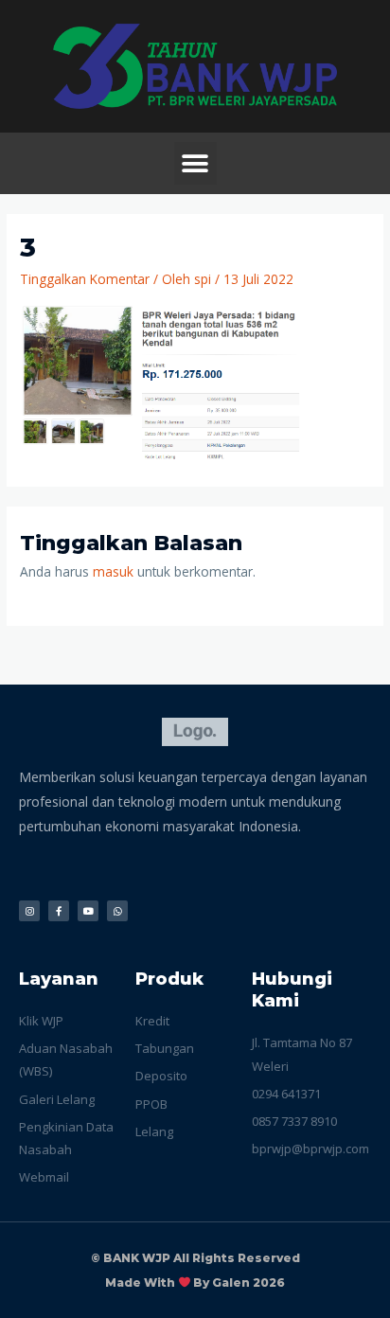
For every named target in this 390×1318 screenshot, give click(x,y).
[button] (195, 163)
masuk (113, 571)
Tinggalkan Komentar (85, 279)
